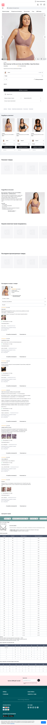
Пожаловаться (23, 334)
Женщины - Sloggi (7, 518)
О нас (33, 11)
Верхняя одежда (5, 11)
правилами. (12, 723)
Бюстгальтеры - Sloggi (34, 518)
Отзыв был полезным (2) (11, 475)
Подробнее (6, 65)
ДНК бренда (39, 11)
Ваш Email (25, 678)
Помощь (5, 691)
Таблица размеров (39, 79)
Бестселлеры (27, 11)
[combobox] (23, 299)
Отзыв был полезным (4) (11, 334)
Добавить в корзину (23, 90)
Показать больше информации (23, 699)
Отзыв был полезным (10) (11, 453)
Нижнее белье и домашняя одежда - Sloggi (20, 518)
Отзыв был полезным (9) (11, 421)
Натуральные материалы (16, 11)
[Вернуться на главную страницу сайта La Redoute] (3, 5)
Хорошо (43, 722)
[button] (44, 4)
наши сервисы (31, 691)
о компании (5, 694)
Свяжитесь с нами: (32, 694)
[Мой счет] (37, 4)
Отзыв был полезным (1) (11, 356)
